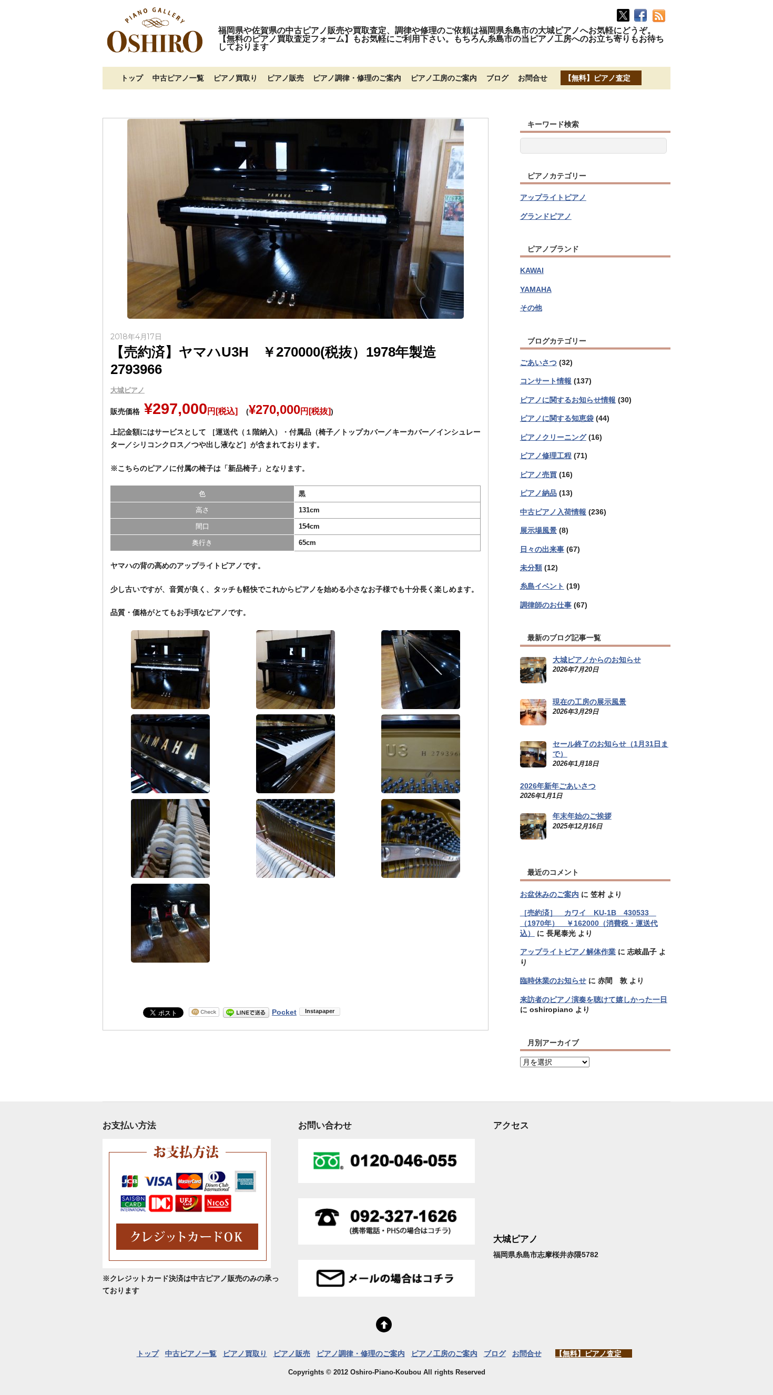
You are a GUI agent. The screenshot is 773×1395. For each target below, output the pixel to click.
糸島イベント (542, 586)
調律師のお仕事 (546, 605)
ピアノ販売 (285, 78)
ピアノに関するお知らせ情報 (568, 400)
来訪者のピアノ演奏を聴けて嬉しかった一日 (593, 999)
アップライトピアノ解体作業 (568, 951)
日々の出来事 (542, 549)
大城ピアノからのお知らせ (597, 659)
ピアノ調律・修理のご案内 (357, 78)
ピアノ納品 (538, 493)
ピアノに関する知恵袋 (557, 418)
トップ (132, 78)
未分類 (531, 567)
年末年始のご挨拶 (582, 816)
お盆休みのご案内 (549, 894)
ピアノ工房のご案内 (444, 78)
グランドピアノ (546, 216)
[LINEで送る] (246, 1012)
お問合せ (532, 78)
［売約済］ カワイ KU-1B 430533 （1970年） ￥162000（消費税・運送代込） (589, 922)
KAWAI (532, 270)
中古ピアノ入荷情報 (553, 512)
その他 (531, 308)
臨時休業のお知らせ (553, 980)
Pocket (284, 1012)
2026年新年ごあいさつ (558, 786)
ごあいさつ (538, 362)
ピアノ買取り (235, 78)
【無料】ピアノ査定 (597, 78)
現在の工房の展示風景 (589, 702)
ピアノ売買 (538, 474)
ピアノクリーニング (553, 437)
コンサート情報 (546, 381)
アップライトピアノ (553, 197)
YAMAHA (536, 289)
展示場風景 (538, 530)
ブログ (497, 78)
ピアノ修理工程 (546, 455)
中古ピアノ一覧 (178, 78)
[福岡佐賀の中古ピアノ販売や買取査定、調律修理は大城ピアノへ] (155, 53)
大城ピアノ (127, 390)
